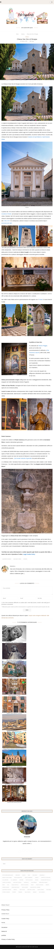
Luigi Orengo (34, 882)
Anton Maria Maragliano (7, 875)
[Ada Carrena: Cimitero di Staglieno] (14, 651)
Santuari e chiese (31, 889)
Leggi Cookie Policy (29, 554)
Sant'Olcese (22, 889)
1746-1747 (7, 221)
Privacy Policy (5, 910)
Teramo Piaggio (42, 345)
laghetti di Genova (6, 882)
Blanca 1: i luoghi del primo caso (14, 731)
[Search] (46, 2)
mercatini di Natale (43, 882)
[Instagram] (23, 851)
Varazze (34, 892)
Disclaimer (4, 927)
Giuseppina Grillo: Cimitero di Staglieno (14, 642)
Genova (22, 34)
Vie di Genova (42, 892)
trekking (20, 892)
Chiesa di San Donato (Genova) (14, 802)
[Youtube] (34, 851)
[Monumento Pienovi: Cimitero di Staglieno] (14, 775)
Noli (8, 884)
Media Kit (4, 931)
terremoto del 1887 (6, 223)
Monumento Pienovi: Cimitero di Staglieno (14, 784)
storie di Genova (6, 892)
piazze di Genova (39, 884)
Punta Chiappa (25, 887)
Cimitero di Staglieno (45, 877)
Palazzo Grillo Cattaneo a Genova (14, 713)
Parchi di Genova (24, 884)
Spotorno (48, 889)
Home (17, 34)
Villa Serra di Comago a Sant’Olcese (14, 766)
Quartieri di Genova (6, 889)
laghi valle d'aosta (17, 882)
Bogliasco (35, 875)
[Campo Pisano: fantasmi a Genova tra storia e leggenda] (14, 740)
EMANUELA (12, 566)
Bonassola (42, 875)
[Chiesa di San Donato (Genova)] (14, 793)
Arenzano (18, 875)
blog (29, 875)
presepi (47, 884)
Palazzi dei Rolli (15, 884)
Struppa (14, 892)
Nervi (3, 884)
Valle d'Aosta (27, 892)
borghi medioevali (18, 877)
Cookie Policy (5, 918)
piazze (32, 884)
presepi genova (5, 887)
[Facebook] (41, 2)
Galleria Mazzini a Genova (14, 695)
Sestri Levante (40, 889)
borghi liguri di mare (7, 877)
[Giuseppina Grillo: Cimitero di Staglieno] (14, 633)
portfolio (3, 935)
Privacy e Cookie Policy (8, 939)
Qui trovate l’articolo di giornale (23, 458)
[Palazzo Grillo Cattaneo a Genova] (14, 704)
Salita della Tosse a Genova (14, 677)
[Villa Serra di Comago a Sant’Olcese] (14, 758)
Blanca (23, 875)
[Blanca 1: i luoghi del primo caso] (14, 722)
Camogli (37, 877)
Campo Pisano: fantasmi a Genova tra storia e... (14, 749)
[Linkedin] (31, 851)
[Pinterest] (27, 851)
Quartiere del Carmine (35, 887)
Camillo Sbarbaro (28, 877)
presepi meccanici (15, 887)
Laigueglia (26, 882)
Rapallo (15, 889)
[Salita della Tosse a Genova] (14, 669)
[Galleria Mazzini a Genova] (14, 687)
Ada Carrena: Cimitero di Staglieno (14, 660)
